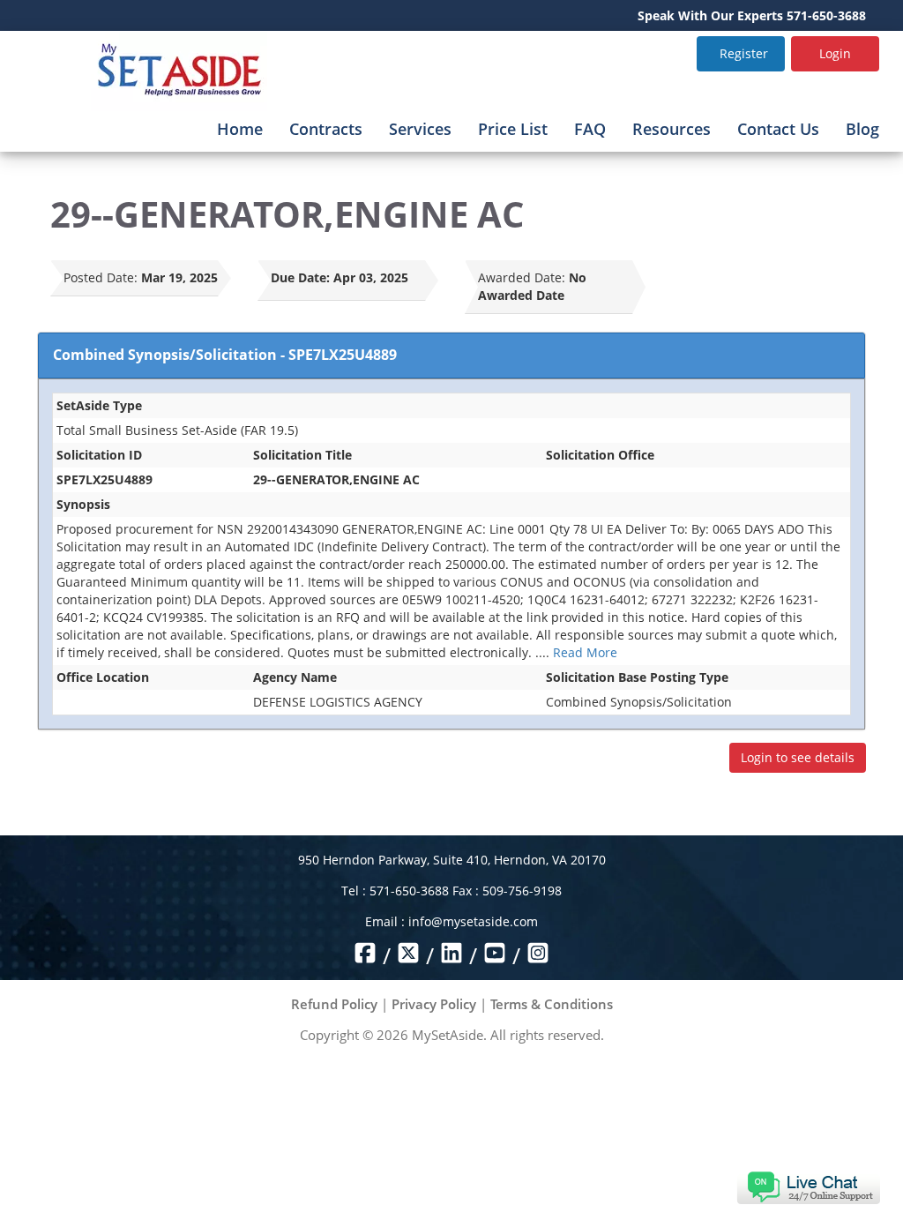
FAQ (590, 128)
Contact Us (778, 128)
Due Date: (300, 277)
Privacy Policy (434, 1004)
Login (835, 53)
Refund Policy (334, 1004)
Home (240, 128)
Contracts (325, 128)
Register (744, 53)
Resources (671, 128)
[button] (808, 1186)
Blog (862, 128)
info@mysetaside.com (473, 921)
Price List (513, 128)
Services (420, 128)
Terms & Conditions (551, 1004)
